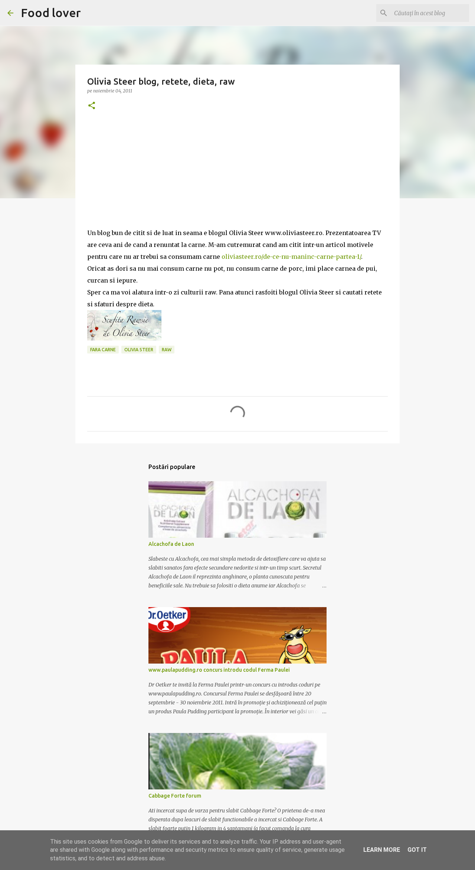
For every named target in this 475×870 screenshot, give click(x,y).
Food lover (51, 12)
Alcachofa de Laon (171, 544)
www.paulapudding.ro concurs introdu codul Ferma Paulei (219, 670)
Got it (417, 849)
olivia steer (138, 349)
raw (166, 349)
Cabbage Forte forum (174, 796)
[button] (91, 106)
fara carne (103, 349)
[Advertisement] (237, 175)
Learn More (381, 849)
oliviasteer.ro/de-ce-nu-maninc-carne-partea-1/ (291, 256)
